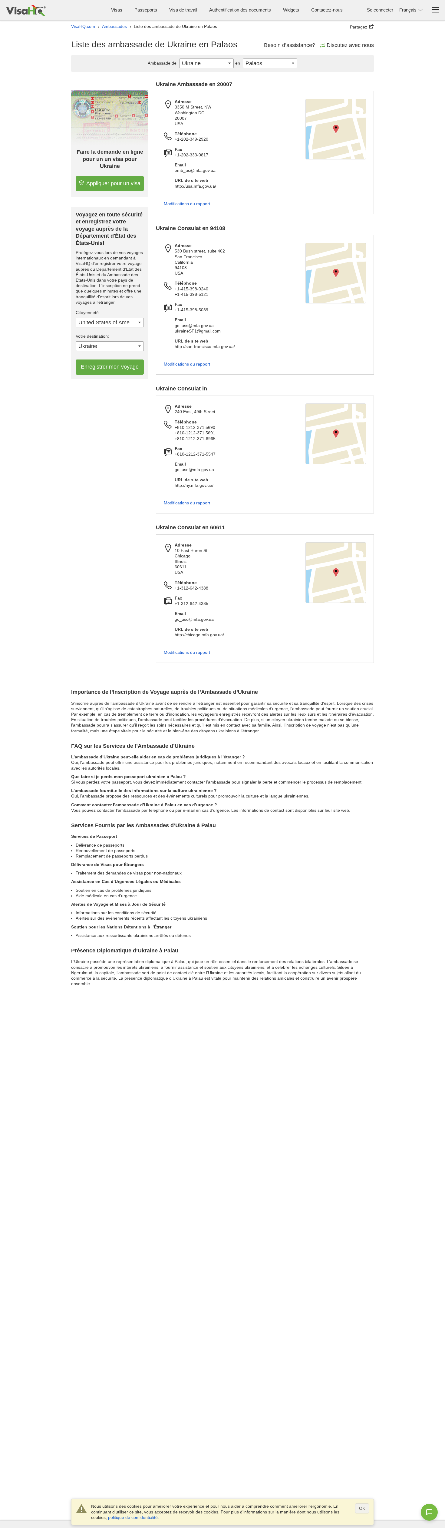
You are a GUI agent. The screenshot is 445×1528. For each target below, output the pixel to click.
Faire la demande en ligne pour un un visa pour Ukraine (110, 159)
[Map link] (335, 129)
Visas (116, 9)
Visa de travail (183, 9)
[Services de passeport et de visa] (26, 10)
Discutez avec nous (350, 45)
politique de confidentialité (133, 1517)
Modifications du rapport (187, 203)
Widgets (291, 9)
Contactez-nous (327, 9)
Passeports (145, 9)
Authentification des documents (240, 9)
